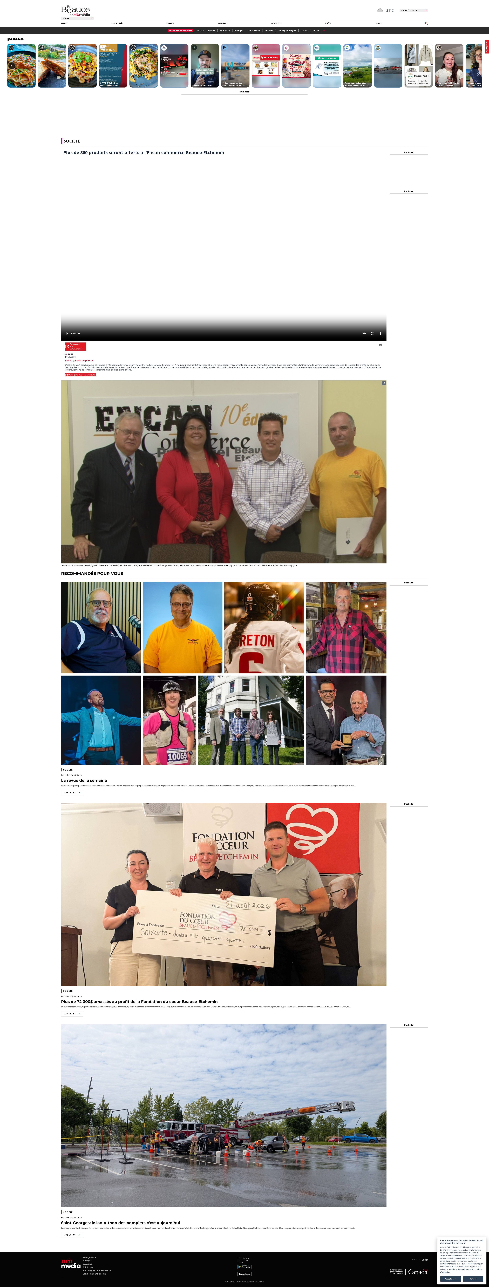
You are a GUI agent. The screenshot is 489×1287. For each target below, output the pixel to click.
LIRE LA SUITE (70, 792)
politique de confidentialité (461, 1269)
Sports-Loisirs (253, 30)
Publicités (88, 1267)
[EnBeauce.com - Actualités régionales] (75, 10)
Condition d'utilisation (94, 1273)
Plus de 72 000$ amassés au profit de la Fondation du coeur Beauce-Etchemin (139, 1001)
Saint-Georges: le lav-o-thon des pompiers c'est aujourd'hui (120, 1222)
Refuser (473, 1279)
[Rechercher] (426, 23)
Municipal (269, 30)
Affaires (211, 30)
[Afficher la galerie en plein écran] (383, 383)
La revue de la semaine (84, 780)
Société (200, 30)
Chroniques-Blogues (287, 30)
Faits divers (225, 30)
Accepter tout (450, 1279)
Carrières (87, 1264)
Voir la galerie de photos (79, 360)
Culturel (304, 30)
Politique (239, 30)
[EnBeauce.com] (71, 1267)
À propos (87, 1260)
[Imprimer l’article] (381, 345)
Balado (316, 30)
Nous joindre (89, 1257)
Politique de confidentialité (97, 1270)
